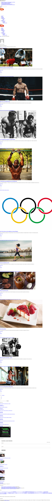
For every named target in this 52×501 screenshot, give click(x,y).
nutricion (12, 271)
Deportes (1, 76)
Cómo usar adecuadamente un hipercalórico (6, 386)
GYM (8, 110)
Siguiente (3, 395)
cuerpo (24, 491)
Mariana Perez (1, 482)
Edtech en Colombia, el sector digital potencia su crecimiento (8, 486)
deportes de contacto (4, 76)
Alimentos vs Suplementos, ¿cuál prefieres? (6, 2)
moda (25, 492)
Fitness (5, 110)
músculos (32, 492)
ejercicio (40, 491)
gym (16, 492)
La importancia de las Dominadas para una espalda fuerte (8, 181)
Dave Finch (1, 408)
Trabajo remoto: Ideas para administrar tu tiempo (4, 424)
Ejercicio (3, 110)
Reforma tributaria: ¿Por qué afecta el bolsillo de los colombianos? (5, 417)
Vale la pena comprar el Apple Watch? (5, 3)
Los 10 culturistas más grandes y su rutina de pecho (7, 139)
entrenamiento (46, 491)
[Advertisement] (13, 13)
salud (13, 271)
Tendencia (8, 76)
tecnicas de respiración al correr (4, 262)
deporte (33, 491)
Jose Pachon (1, 415)
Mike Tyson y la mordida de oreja (5, 101)
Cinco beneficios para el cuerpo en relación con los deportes (8, 4)
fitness (9, 492)
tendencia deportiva (11, 76)
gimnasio (7, 110)
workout (13, 110)
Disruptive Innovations (6, 500)
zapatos (5, 493)
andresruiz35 (1, 469)
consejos (14, 491)
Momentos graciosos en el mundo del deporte (6, 67)
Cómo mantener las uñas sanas (2, 474)
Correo (3, 446)
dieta (2, 271)
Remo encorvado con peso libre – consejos (6, 357)
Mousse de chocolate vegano (4, 290)
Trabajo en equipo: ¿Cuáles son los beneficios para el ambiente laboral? (6, 410)
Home (0, 36)
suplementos (15, 366)
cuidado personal (28, 491)
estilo (5, 492)
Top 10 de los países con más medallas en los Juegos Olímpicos (9, 231)
